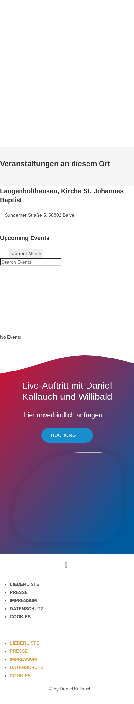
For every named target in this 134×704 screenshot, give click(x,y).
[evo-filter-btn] (7, 255)
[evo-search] (2, 255)
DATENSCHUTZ (27, 608)
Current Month (26, 253)
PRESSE (19, 592)
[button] (67, 630)
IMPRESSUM (23, 600)
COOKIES (20, 616)
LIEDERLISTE (24, 584)
